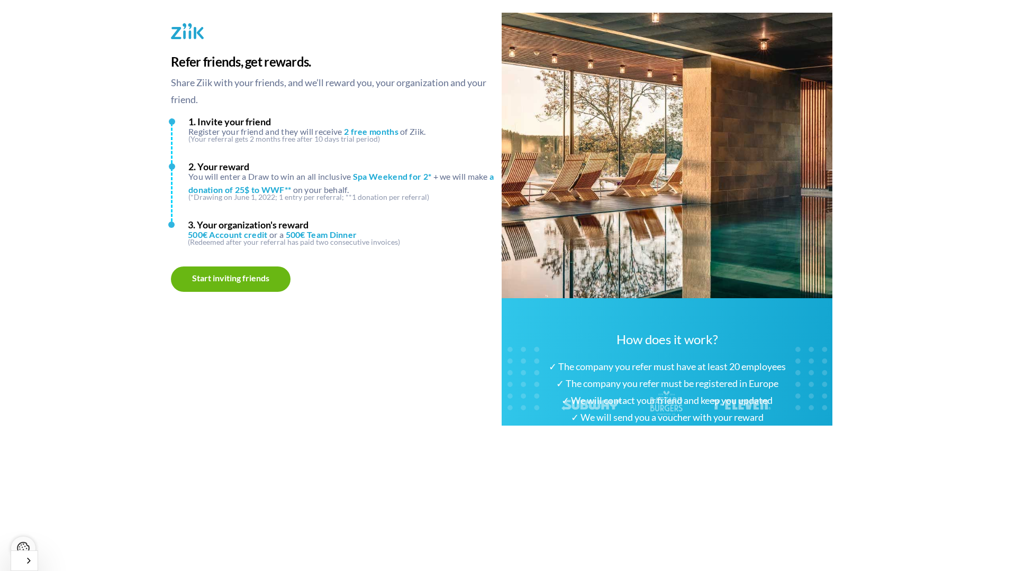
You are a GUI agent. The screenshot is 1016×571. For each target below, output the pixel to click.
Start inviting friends (230, 278)
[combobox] (24, 560)
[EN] (24, 560)
